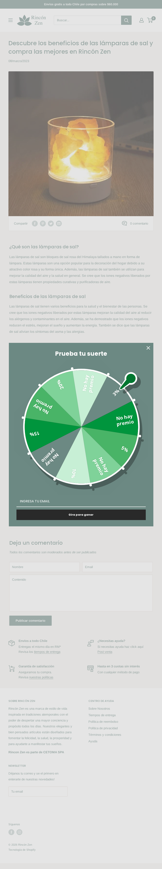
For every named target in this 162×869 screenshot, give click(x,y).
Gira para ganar (81, 515)
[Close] (148, 348)
